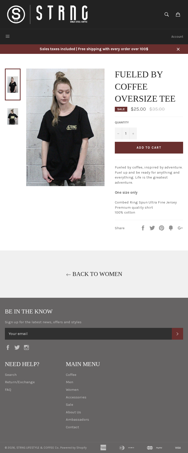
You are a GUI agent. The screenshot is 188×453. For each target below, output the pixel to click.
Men (69, 382)
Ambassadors (77, 419)
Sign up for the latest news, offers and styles (43, 322)
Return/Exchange (20, 382)
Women (72, 389)
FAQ (8, 389)
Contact (72, 427)
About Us (73, 412)
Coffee (71, 374)
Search (11, 374)
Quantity (122, 122)
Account (177, 36)
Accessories (76, 397)
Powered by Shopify (73, 447)
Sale (69, 404)
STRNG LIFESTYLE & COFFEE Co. (37, 447)
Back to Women (96, 274)
